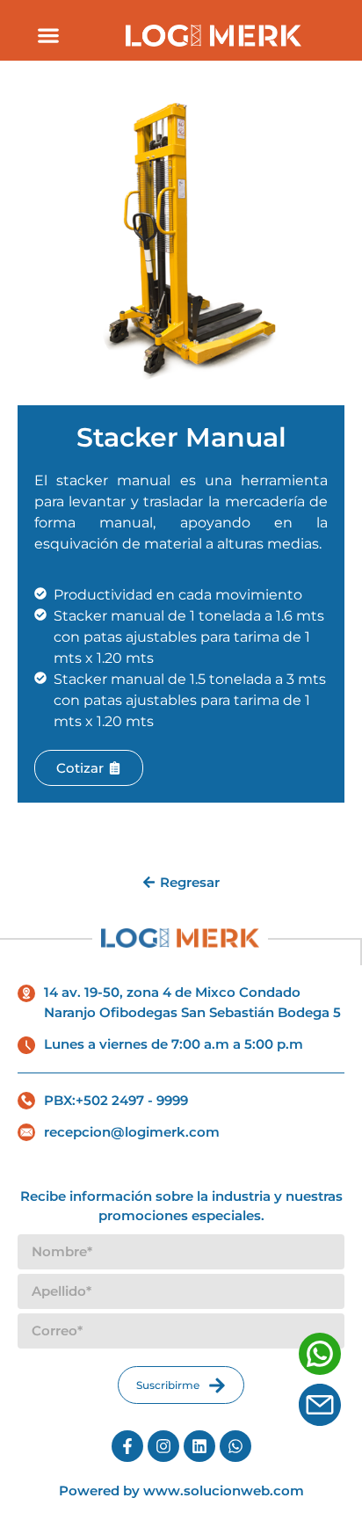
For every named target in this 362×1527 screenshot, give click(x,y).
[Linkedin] (199, 1446)
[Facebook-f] (127, 1446)
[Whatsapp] (235, 1446)
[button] (48, 35)
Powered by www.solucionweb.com (181, 1490)
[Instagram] (163, 1446)
